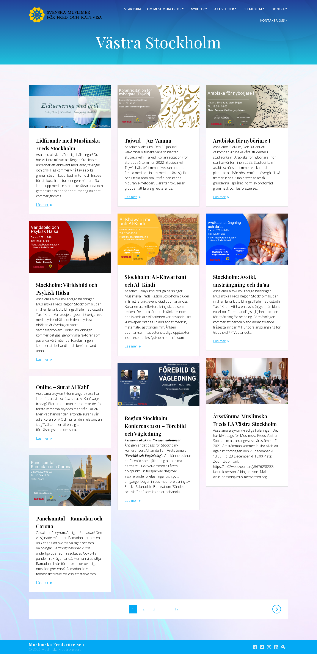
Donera (278, 9)
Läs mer (42, 204)
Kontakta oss (272, 20)
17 (177, 608)
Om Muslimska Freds (164, 9)
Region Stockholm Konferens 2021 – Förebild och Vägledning (155, 426)
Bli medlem (253, 9)
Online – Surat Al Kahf (62, 387)
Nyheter (198, 9)
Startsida (132, 9)
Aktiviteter (224, 9)
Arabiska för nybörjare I (241, 140)
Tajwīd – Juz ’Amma (148, 140)
